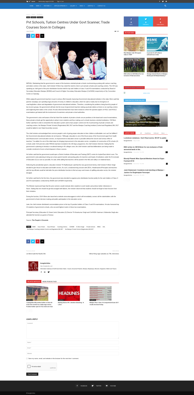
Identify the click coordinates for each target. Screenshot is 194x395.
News (33, 14)
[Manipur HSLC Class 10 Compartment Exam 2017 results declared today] (104, 293)
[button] (165, 6)
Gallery (72, 6)
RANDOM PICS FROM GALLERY (135, 100)
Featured (47, 6)
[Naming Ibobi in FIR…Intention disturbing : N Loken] (72, 293)
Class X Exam (41, 226)
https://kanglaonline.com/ (46, 266)
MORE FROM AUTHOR (50, 281)
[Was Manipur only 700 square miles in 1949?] (134, 44)
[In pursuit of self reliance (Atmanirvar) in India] (157, 44)
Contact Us (101, 6)
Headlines (33, 17)
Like (131, 17)
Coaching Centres (62, 226)
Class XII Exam (51, 226)
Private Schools (90, 226)
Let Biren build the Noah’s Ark (36, 254)
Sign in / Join (60, 1)
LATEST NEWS (129, 133)
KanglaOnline (45, 263)
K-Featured (40, 17)
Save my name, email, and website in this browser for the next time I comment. (53, 358)
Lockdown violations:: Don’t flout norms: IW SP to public (145, 138)
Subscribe (160, 17)
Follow (145, 17)
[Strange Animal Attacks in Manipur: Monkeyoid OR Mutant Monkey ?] (157, 65)
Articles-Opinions (60, 6)
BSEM (33, 226)
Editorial (156, 133)
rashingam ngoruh (131, 124)
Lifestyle (90, 6)
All (141, 133)
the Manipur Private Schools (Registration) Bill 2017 (79, 229)
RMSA (98, 226)
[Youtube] (166, 1)
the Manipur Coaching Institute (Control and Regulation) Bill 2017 (45, 229)
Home (31, 6)
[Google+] (45, 272)
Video (81, 6)
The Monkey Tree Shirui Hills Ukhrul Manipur (143, 122)
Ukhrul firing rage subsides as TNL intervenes (104, 254)
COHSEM (71, 226)
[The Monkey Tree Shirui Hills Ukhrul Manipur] (146, 116)
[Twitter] (162, 1)
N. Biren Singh (80, 226)
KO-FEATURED (129, 33)
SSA (104, 226)
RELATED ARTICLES (33, 281)
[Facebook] (159, 1)
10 (166, 152)
